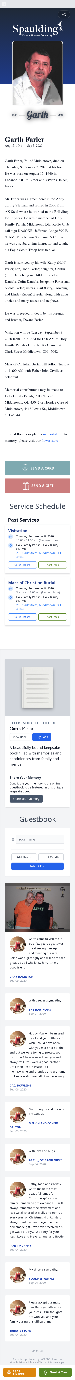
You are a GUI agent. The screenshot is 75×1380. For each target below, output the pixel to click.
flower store (50, 440)
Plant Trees (52, 565)
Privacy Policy (26, 1362)
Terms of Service (48, 1362)
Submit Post (38, 866)
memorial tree (53, 434)
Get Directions (22, 565)
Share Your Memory (26, 799)
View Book (19, 737)
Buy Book (42, 737)
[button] (37, 907)
